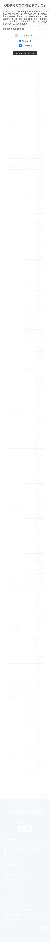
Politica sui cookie (13, 28)
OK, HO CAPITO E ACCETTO (25, 53)
